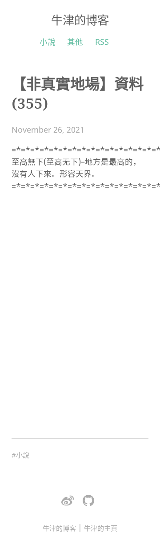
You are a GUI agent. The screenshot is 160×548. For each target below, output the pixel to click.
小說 (48, 41)
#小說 (20, 454)
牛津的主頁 (100, 528)
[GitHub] (88, 500)
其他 (75, 41)
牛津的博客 (80, 20)
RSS (102, 41)
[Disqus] (80, 311)
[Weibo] (67, 500)
